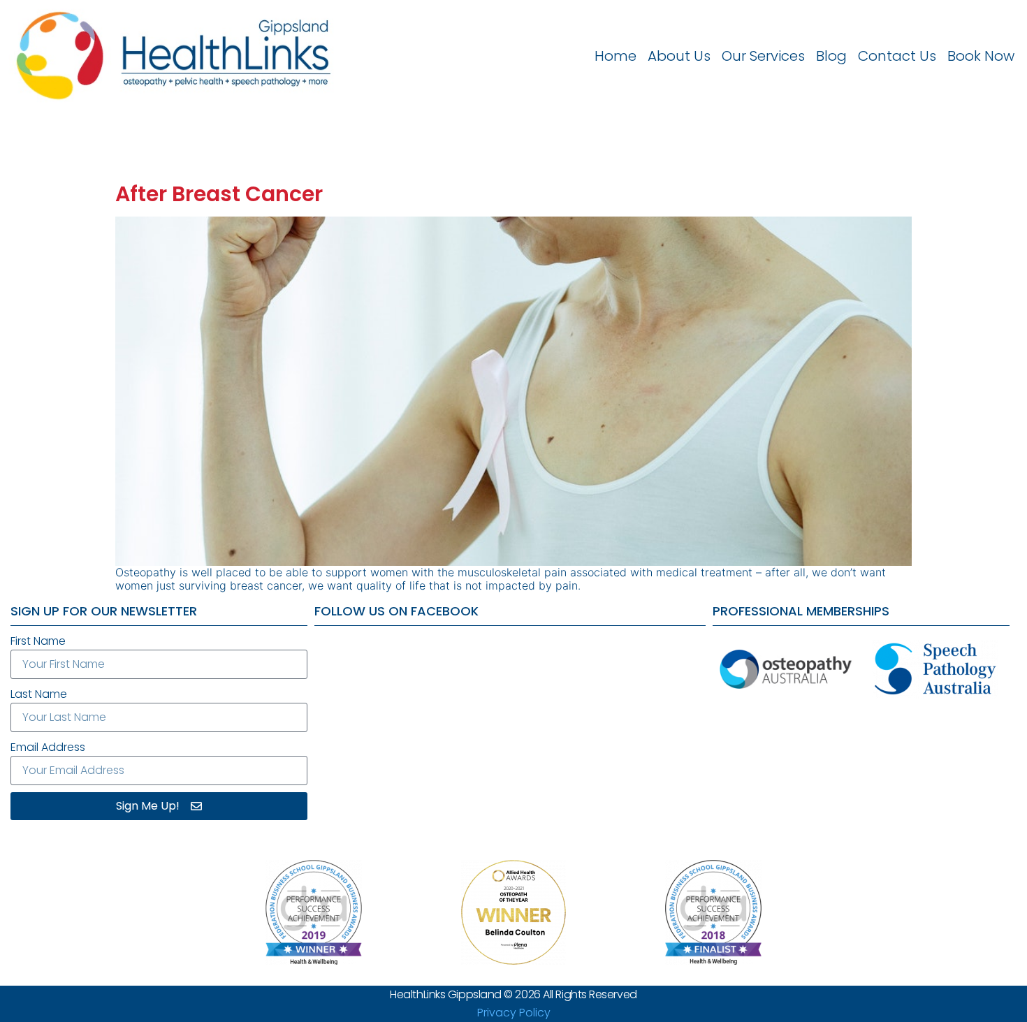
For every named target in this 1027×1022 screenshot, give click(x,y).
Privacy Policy (514, 1013)
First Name (38, 641)
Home (615, 56)
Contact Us (897, 56)
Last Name (38, 694)
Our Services (763, 56)
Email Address (47, 747)
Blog (831, 56)
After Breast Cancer (219, 194)
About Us (679, 56)
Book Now (980, 56)
